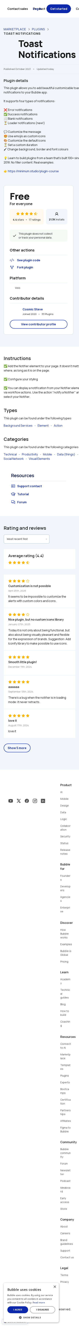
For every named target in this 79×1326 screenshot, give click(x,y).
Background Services (18, 426)
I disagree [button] (42, 1309)
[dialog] (31, 1302)
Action (58, 426)
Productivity (30, 454)
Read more (39, 1302)
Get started (58, 9)
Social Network (14, 459)
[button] (31, 1317)
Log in (37, 9)
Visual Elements (39, 459)
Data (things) (66, 454)
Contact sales (17, 9)
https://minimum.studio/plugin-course (33, 171)
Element (43, 426)
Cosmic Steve (33, 309)
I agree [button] (17, 1309)
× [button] (54, 1286)
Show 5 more (17, 748)
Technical (10, 454)
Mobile (47, 454)
